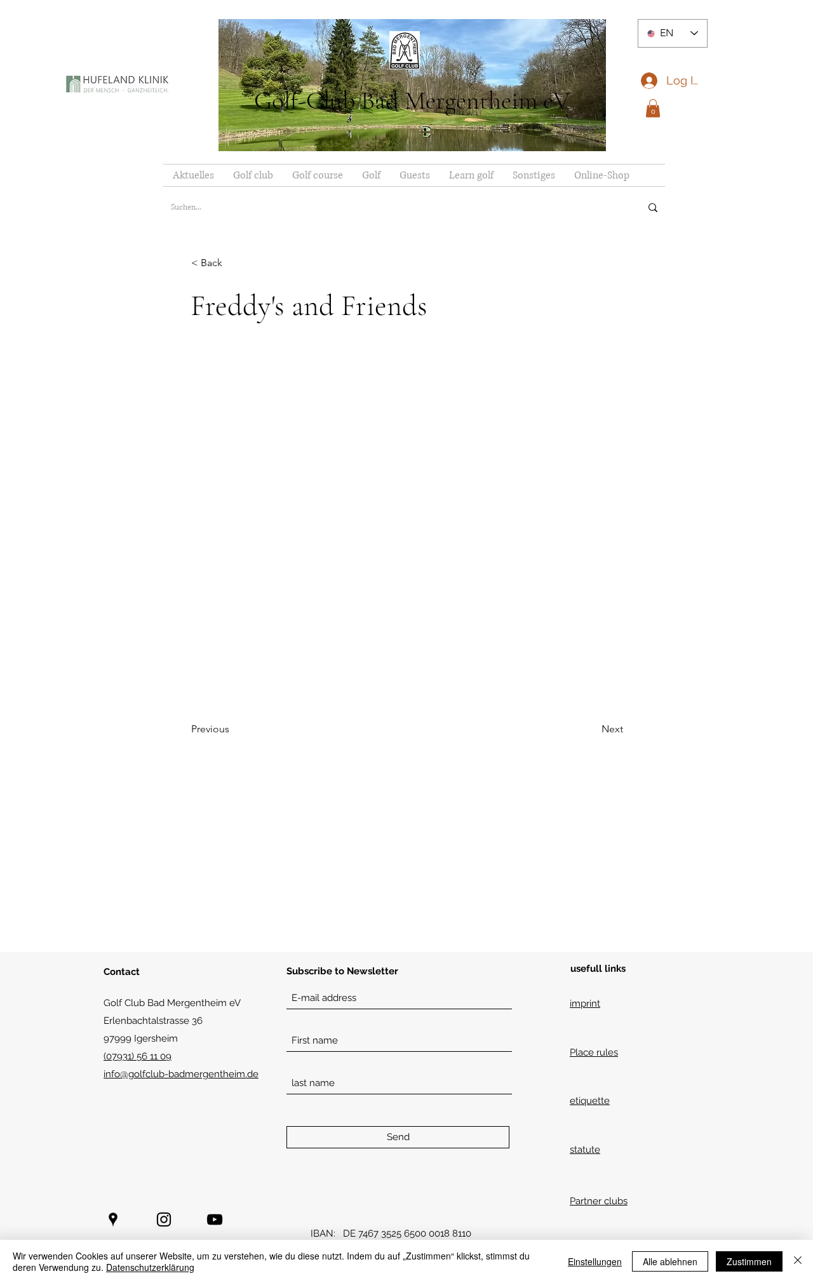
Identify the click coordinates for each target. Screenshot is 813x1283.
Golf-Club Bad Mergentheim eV (412, 100)
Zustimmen (749, 1261)
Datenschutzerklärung (150, 1267)
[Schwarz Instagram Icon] (163, 1219)
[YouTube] (214, 1219)
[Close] (797, 1261)
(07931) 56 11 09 (137, 1056)
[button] (653, 108)
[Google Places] (113, 1219)
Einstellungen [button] (595, 1261)
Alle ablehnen (670, 1261)
